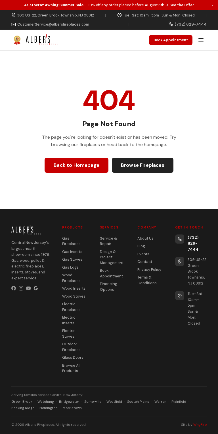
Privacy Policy (149, 269)
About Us (145, 238)
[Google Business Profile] (35, 288)
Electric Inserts (69, 320)
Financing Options (108, 286)
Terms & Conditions (147, 280)
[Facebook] (13, 288)
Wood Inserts (73, 288)
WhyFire (200, 424)
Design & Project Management (111, 257)
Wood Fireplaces (71, 278)
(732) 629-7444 (193, 243)
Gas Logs (70, 267)
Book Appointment (171, 40)
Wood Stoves (73, 296)
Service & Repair (108, 241)
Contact (144, 261)
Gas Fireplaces (71, 241)
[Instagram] (21, 288)
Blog (141, 246)
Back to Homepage (76, 165)
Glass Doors (72, 357)
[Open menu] (201, 40)
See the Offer (181, 5)
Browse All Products (71, 368)
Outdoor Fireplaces (71, 347)
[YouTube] (28, 288)
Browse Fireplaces (142, 165)
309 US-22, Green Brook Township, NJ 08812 (55, 15)
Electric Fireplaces (71, 307)
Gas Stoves (72, 259)
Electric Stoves (69, 333)
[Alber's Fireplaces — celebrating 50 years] (34, 40)
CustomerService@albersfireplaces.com (53, 24)
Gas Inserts (72, 251)
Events (143, 254)
